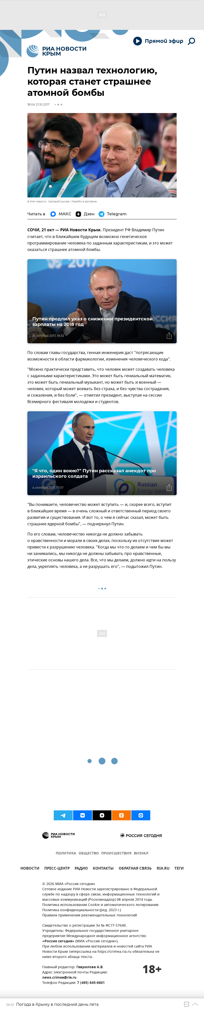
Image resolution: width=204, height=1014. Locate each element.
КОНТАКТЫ (103, 869)
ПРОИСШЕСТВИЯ (116, 853)
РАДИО (81, 869)
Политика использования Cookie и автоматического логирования (100, 905)
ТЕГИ (179, 869)
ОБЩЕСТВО (89, 853)
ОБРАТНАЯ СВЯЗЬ (135, 869)
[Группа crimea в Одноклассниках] (121, 815)
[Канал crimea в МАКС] (140, 815)
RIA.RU (163, 869)
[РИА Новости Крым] (56, 51)
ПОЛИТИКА (66, 853)
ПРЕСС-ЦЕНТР (57, 869)
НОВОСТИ (29, 869)
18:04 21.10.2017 (38, 104)
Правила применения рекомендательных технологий (89, 915)
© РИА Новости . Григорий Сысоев (48, 201)
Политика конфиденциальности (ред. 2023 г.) (81, 910)
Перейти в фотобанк (84, 201)
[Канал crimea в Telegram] (63, 815)
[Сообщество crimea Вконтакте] (82, 815)
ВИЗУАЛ (141, 853)
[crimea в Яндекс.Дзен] (102, 815)
